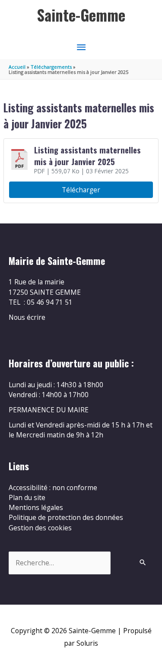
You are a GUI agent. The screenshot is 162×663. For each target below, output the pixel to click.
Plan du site (27, 497)
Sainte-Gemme (81, 15)
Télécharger (81, 189)
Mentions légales (36, 507)
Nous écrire (27, 317)
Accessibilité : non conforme (53, 487)
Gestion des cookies (40, 527)
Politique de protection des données (66, 517)
